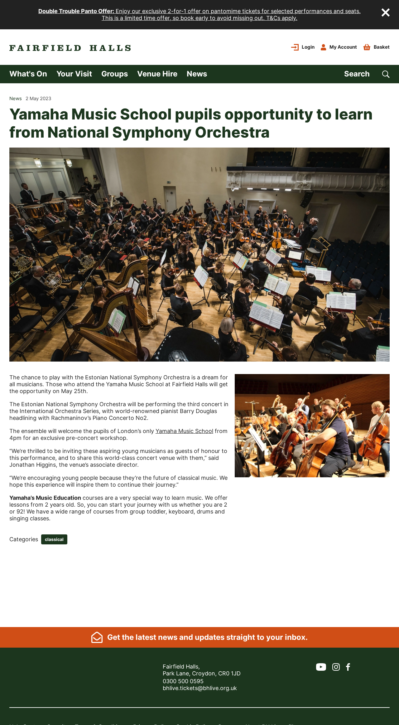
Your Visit (74, 73)
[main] (199, 355)
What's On (28, 73)
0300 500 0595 (183, 681)
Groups (114, 73)
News (197, 73)
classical (54, 539)
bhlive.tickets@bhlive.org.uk (200, 688)
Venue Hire (157, 73)
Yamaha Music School (184, 431)
